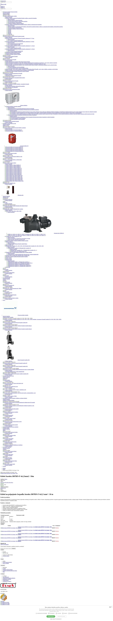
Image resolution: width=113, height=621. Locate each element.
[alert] (56, 613)
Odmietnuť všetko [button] (61, 616)
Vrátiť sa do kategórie (4, 544)
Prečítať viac (61, 611)
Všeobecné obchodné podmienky (9, 578)
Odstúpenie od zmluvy (7, 581)
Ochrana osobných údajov (8, 569)
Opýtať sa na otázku (4, 486)
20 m (3, 482)
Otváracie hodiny (6, 555)
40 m (8, 482)
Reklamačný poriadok (7, 579)
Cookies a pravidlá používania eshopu (10, 570)
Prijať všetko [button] (51, 616)
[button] (56, 619)
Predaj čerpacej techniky (7, 562)
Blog (4, 571)
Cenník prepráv (6, 580)
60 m (12, 482)
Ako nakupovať (6, 577)
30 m (6, 482)
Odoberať (13, 548)
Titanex (5, 479)
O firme (4, 568)
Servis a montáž (6, 563)
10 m (2, 481)
